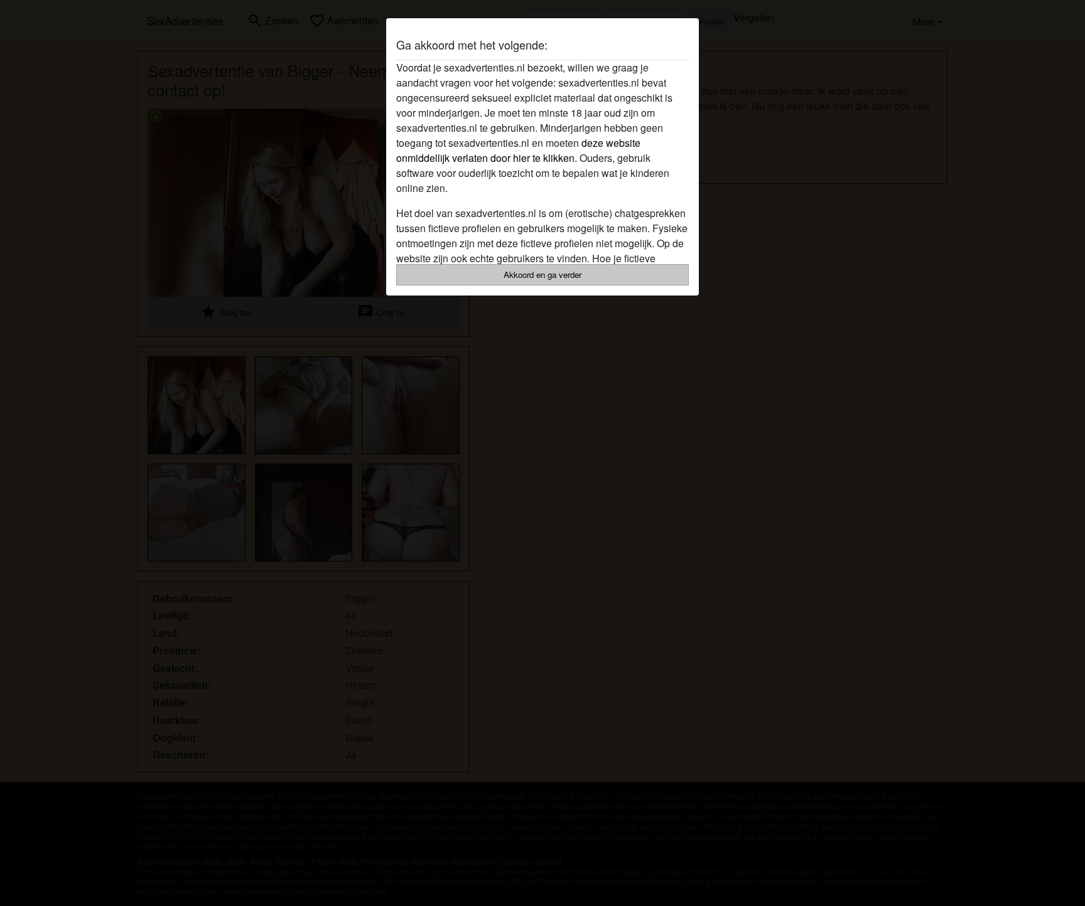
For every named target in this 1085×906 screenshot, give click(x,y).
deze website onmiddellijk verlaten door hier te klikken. (518, 150)
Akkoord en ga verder (542, 274)
